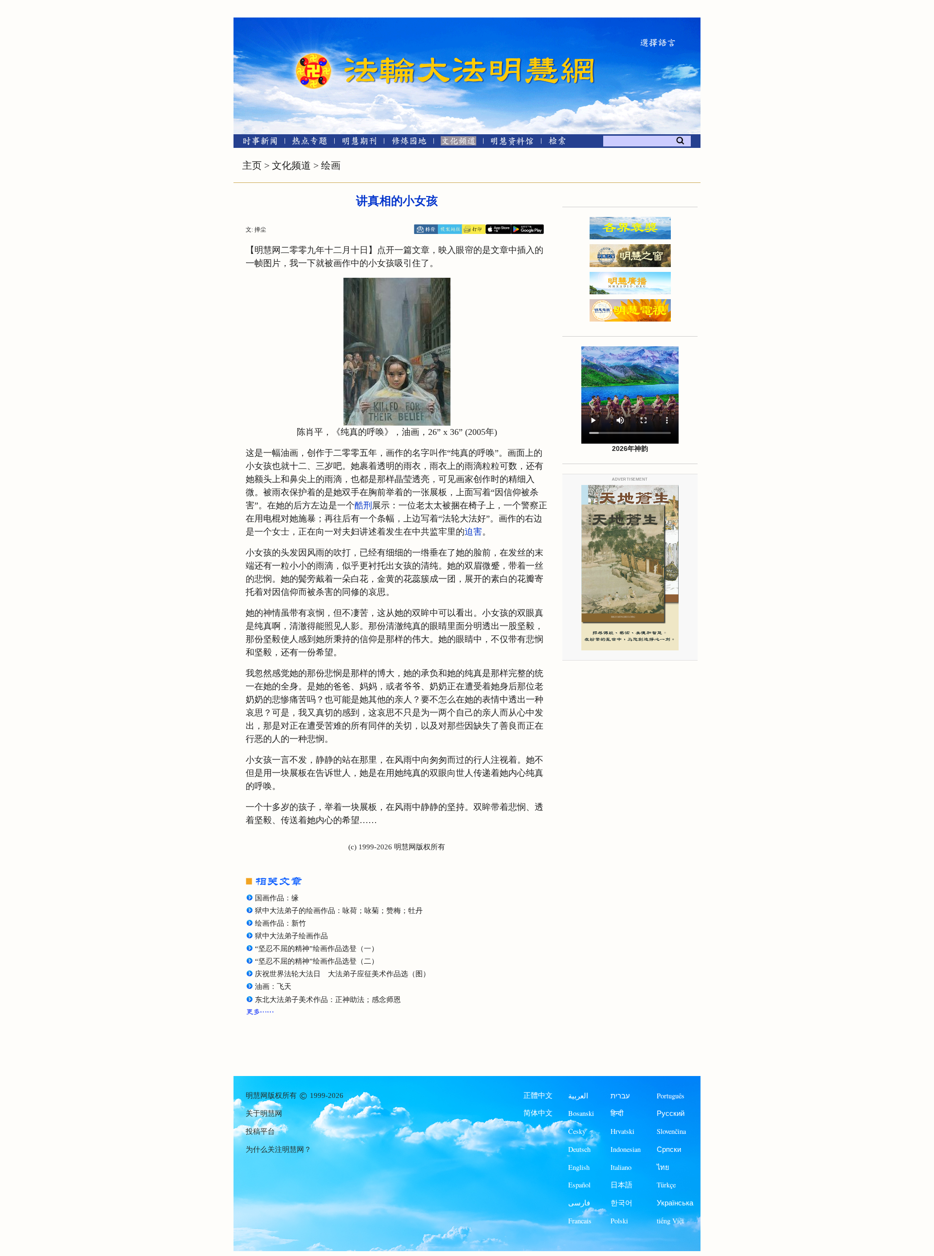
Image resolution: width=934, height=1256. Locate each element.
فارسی (579, 1202)
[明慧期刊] (359, 143)
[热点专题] (309, 143)
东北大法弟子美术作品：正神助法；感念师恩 (328, 1000)
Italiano (621, 1167)
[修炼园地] (409, 143)
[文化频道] (458, 143)
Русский (670, 1113)
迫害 (473, 532)
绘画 (331, 165)
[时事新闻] (257, 143)
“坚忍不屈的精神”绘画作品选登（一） (316, 948)
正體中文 (538, 1095)
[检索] (557, 143)
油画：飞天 (273, 986)
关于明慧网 (264, 1113)
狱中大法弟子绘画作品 (291, 936)
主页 (252, 165)
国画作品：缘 (277, 898)
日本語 (621, 1184)
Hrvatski (622, 1131)
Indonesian (626, 1149)
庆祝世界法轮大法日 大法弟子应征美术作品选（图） (342, 974)
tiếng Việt (670, 1220)
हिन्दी (617, 1113)
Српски (669, 1149)
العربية (578, 1095)
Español (579, 1184)
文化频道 (291, 165)
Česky (577, 1131)
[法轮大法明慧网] (313, 53)
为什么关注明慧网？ (278, 1149)
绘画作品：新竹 (280, 923)
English (579, 1167)
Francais (580, 1220)
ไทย (663, 1167)
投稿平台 (260, 1131)
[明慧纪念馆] (512, 143)
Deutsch (579, 1149)
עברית (620, 1095)
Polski (619, 1220)
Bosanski (581, 1113)
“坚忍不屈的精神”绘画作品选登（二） (316, 961)
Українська (675, 1202)
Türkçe (666, 1184)
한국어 (621, 1202)
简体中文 (538, 1113)
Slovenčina (671, 1131)
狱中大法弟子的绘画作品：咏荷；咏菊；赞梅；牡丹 (339, 911)
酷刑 (363, 505)
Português (670, 1095)
